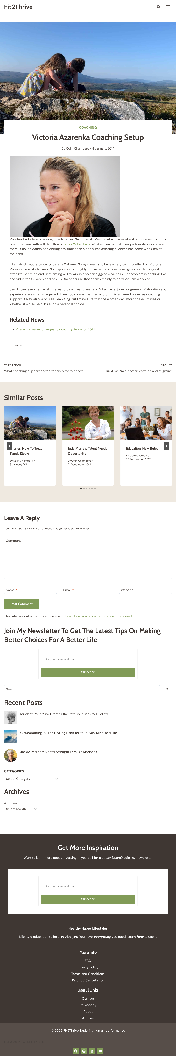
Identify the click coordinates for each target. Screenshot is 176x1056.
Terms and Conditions (88, 974)
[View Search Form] (158, 6)
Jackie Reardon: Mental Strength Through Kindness (58, 752)
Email (68, 590)
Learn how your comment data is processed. (99, 616)
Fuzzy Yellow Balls (77, 244)
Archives (11, 803)
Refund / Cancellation (88, 980)
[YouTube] (100, 1051)
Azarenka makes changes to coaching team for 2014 (55, 329)
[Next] (166, 446)
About (88, 1011)
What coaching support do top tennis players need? (43, 368)
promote (17, 345)
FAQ (88, 961)
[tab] (81, 488)
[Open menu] (168, 6)
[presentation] (30, 423)
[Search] (167, 689)
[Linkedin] (92, 1051)
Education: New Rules (142, 448)
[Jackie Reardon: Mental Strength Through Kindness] (10, 755)
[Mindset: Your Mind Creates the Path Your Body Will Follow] (10, 717)
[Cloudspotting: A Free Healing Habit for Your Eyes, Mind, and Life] (10, 736)
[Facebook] (76, 1051)
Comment (14, 541)
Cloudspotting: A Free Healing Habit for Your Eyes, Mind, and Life (68, 733)
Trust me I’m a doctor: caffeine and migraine (138, 368)
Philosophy (88, 1005)
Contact (88, 998)
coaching (88, 127)
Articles (88, 1018)
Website (127, 590)
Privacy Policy (88, 967)
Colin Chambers (77, 148)
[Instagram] (84, 1051)
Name (11, 590)
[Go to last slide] (9, 446)
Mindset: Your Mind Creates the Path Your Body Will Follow (64, 714)
